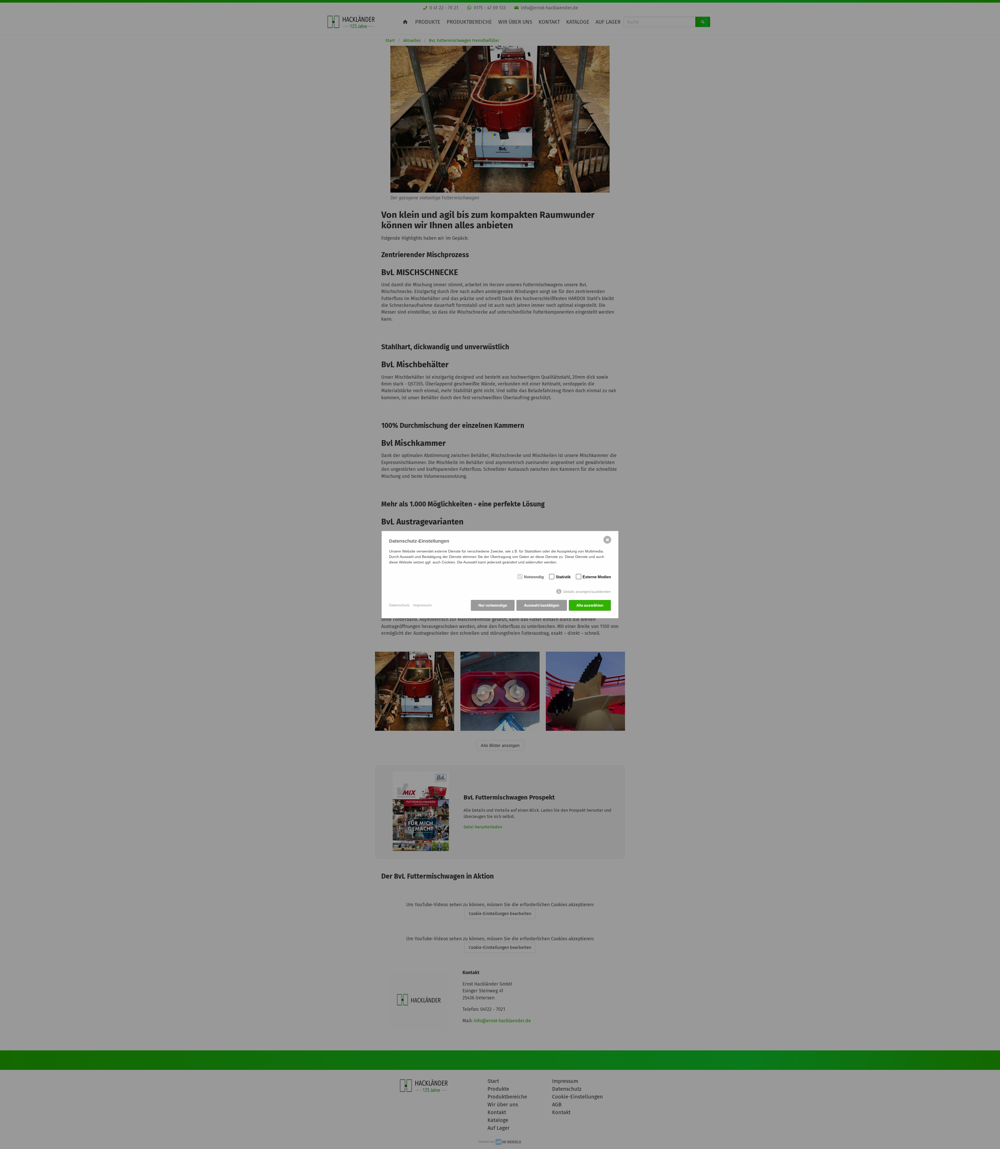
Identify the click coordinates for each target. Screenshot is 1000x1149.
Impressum (422, 605)
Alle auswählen (589, 605)
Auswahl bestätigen (541, 605)
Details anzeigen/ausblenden (587, 591)
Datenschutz (399, 605)
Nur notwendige (492, 605)
